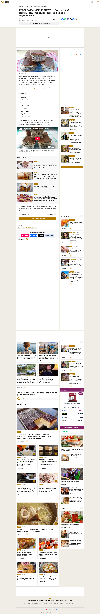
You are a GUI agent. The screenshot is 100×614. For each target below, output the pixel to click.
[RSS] (76, 54)
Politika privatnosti (55, 606)
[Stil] (2, 2)
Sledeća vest (50, 214)
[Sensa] (61, 603)
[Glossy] (45, 603)
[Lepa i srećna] (50, 603)
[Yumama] (67, 603)
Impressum (35, 606)
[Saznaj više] (81, 432)
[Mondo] (30, 603)
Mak (24, 227)
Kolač (19, 227)
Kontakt (45, 606)
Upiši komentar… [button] (26, 398)
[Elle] (40, 603)
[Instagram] (68, 54)
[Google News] (80, 54)
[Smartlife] (56, 603)
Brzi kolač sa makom (31, 227)
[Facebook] (63, 54)
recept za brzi (36, 88)
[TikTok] (72, 54)
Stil (19, 18)
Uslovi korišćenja (63, 606)
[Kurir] (25, 603)
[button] (55, 19)
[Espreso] (36, 603)
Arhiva (49, 606)
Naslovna (21, 6)
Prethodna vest (25, 214)
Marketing (40, 606)
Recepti (26, 6)
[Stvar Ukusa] (74, 603)
